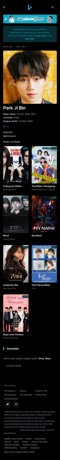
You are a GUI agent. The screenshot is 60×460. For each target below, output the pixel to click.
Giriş (41, 358)
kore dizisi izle (23, 433)
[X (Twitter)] (7, 404)
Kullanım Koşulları (39, 441)
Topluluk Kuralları (12, 445)
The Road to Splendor (9, 391)
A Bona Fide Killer (40, 395)
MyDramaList (9, 136)
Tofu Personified (41, 285)
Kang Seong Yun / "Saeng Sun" (43, 189)
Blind (6, 235)
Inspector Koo (10, 285)
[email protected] (11, 430)
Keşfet (29, 438)
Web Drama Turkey (12, 452)
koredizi (23, 448)
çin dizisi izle (36, 433)
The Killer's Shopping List (43, 186)
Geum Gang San (10, 338)
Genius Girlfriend (24, 391)
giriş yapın (41, 35)
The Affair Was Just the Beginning (26, 395)
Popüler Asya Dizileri (13, 438)
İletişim (25, 441)
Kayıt (48, 358)
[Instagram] (16, 404)
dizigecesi (35, 448)
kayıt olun (29, 38)
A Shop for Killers (12, 186)
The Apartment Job (10, 395)
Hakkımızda (40, 438)
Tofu (34, 288)
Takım (16, 441)
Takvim (7, 441)
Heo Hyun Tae (9, 288)
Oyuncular (7, 46)
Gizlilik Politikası (30, 445)
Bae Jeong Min (10, 189)
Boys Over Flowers (13, 334)
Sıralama (13, 366)
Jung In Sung (9, 239)
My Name (37, 235)
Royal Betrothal (11, 399)
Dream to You (41, 391)
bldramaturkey (10, 448)
